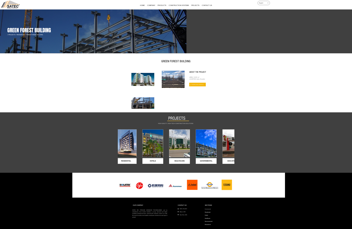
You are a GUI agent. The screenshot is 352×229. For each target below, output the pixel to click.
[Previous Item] (122, 144)
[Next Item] (230, 144)
